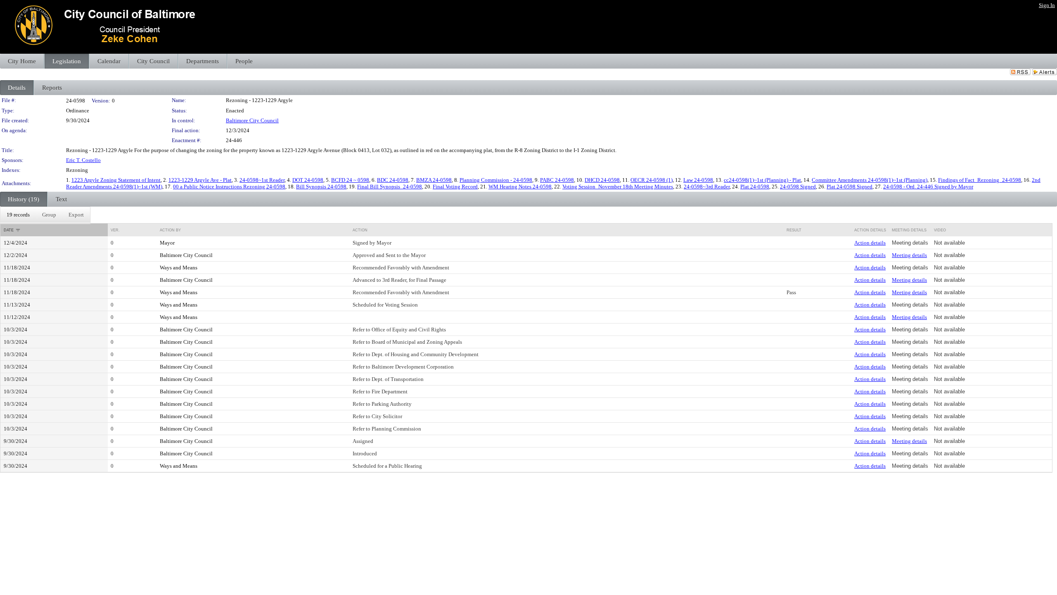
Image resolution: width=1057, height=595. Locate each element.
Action (360, 230)
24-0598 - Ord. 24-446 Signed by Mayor (928, 186)
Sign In (1047, 5)
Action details (870, 243)
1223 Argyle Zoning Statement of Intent (116, 180)
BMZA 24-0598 (434, 180)
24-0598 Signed (798, 186)
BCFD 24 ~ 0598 (350, 180)
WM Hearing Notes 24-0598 (520, 186)
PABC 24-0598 (557, 180)
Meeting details (909, 255)
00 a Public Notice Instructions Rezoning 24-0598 (229, 186)
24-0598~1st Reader (261, 180)
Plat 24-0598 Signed (849, 186)
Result (794, 230)
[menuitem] (18, 215)
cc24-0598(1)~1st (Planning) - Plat (762, 180)
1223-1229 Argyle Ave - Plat (200, 180)
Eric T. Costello (83, 160)
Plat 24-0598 (754, 186)
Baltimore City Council (252, 120)
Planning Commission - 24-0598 (496, 180)
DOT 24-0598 (307, 180)
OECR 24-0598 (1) (651, 180)
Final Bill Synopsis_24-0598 (389, 186)
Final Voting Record (455, 186)
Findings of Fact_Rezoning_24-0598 (979, 180)
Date (9, 230)
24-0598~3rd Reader (707, 186)
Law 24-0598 (698, 180)
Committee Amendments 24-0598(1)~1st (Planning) (869, 180)
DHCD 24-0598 (602, 180)
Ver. (115, 230)
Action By (170, 230)
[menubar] (45, 215)
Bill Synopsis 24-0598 (321, 186)
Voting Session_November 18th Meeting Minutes (617, 186)
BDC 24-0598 (392, 180)
